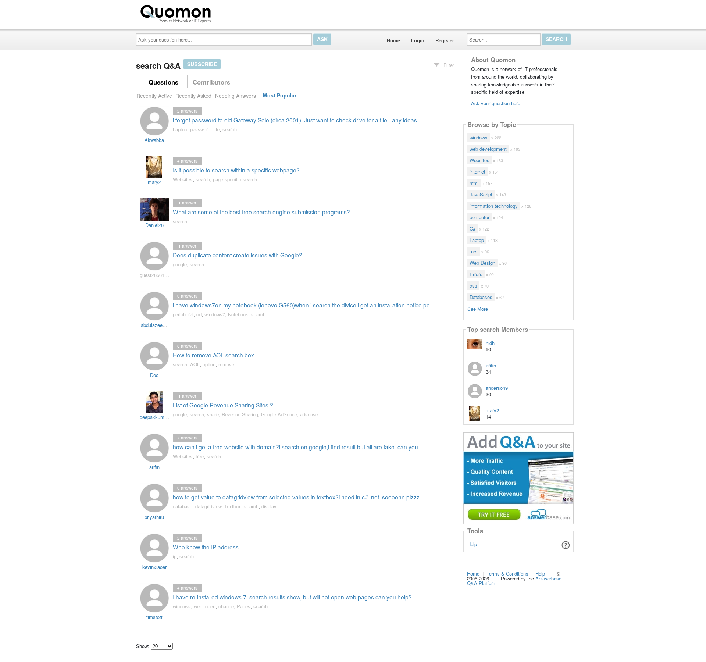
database (182, 506)
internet (477, 171)
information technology (494, 205)
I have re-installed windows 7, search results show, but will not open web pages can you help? (292, 597)
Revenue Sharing (240, 414)
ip (174, 556)
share (213, 414)
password (200, 129)
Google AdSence (279, 414)
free (200, 456)
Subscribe (202, 64)
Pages (243, 606)
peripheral (183, 314)
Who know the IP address (206, 547)
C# (472, 228)
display (269, 506)
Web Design (482, 262)
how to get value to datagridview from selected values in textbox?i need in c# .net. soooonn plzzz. (297, 497)
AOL (195, 364)
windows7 (214, 314)
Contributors (211, 82)
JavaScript (481, 194)
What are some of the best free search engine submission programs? (261, 212)
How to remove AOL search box (213, 355)
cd (199, 314)
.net (474, 251)
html (474, 182)
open (210, 606)
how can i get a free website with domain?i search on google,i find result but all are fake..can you (295, 447)
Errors (476, 274)
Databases (481, 296)
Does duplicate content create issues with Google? (237, 255)
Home (393, 40)
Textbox (232, 506)
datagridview (208, 506)
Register (444, 40)
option (209, 364)
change (226, 606)
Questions (163, 82)
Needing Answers (235, 95)
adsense (309, 414)
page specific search (235, 179)
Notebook (238, 314)
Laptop (180, 129)
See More (477, 308)
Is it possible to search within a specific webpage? (236, 170)
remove (226, 364)
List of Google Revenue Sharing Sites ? (223, 405)
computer (479, 217)
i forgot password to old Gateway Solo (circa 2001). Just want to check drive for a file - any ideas (295, 120)
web (198, 606)
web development (488, 148)
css (473, 285)
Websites (183, 179)
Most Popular (279, 95)
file (216, 129)
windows (182, 606)
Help (472, 544)
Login (417, 40)
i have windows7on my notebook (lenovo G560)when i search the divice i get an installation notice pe (301, 305)
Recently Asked (193, 95)
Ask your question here (495, 103)
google (180, 264)
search (229, 129)
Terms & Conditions (507, 573)
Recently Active (154, 95)
